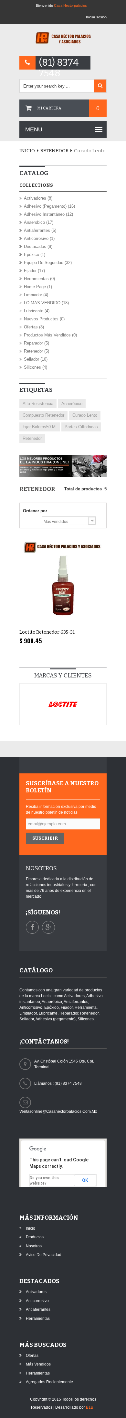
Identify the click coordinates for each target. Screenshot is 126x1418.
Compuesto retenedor (43, 415)
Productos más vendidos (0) (50, 335)
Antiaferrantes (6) (40, 230)
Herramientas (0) (39, 278)
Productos (35, 1237)
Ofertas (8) (34, 327)
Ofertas (32, 1355)
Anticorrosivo (37, 1301)
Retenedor (54, 151)
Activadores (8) (38, 198)
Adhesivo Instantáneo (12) (48, 214)
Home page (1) (38, 286)
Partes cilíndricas (81, 426)
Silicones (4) (35, 367)
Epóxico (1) (34, 254)
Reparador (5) (36, 343)
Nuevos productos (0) (44, 319)
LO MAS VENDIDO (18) (46, 302)
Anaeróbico (71, 403)
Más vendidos (38, 1364)
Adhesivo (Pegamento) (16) (49, 206)
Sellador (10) (35, 359)
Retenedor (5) (36, 351)
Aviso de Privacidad (43, 1255)
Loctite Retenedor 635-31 (47, 632)
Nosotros (34, 1246)
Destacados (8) (38, 246)
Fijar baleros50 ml (40, 426)
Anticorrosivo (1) (39, 238)
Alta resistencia (38, 403)
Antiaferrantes (38, 1309)
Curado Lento (84, 415)
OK (85, 1180)
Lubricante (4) (36, 310)
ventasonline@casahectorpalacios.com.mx (58, 1111)
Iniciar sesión (96, 17)
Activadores (36, 1292)
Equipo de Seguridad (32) (48, 262)
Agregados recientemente (49, 1382)
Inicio (27, 151)
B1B (90, 1407)
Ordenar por (35, 510)
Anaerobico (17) (38, 222)
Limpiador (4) (36, 294)
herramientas (38, 1318)
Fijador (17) (34, 270)
